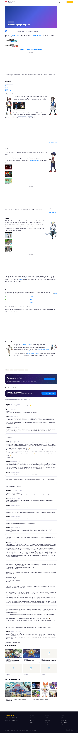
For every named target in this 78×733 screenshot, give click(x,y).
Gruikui (20, 116)
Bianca (6, 89)
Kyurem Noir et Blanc (34, 277)
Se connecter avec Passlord (48, 393)
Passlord (39, 1)
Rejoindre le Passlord (49, 378)
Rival (6, 85)
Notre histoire (63, 717)
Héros (12, 369)
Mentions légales (64, 722)
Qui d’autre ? (8, 90)
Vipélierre (24, 116)
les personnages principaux (33, 353)
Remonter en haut (53, 142)
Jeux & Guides (21, 1)
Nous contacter (63, 720)
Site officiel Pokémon (65, 724)
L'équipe (62, 718)
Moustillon (30, 116)
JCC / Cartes (32, 720)
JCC (33, 1)
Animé (31, 722)
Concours (47, 724)
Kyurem (27, 277)
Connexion (64, 1)
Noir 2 (16, 369)
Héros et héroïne (9, 84)
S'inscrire (70, 1)
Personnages (21, 369)
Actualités (45, 1)
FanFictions (47, 720)
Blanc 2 (7, 369)
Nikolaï (6, 87)
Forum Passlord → (53, 387)
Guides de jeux (33, 717)
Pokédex (28, 1)
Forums (46, 718)
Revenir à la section (31, 49)
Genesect (21, 279)
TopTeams (47, 722)
